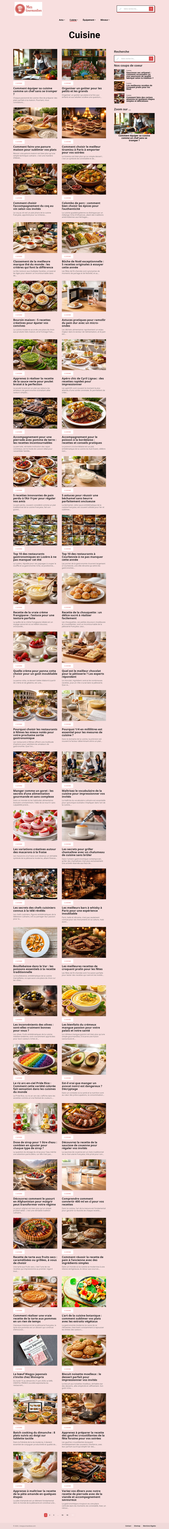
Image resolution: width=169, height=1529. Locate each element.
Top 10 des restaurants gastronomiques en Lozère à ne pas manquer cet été (34, 556)
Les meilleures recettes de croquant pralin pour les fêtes (82, 967)
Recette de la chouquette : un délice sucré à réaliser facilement (82, 615)
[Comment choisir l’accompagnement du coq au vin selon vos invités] (35, 179)
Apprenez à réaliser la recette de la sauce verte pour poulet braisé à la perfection (33, 381)
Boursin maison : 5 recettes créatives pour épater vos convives (31, 323)
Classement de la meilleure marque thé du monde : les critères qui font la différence (33, 264)
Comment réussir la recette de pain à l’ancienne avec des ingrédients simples (82, 1260)
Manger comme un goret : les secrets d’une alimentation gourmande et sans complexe (33, 793)
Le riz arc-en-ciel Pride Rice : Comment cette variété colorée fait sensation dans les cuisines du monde (34, 1087)
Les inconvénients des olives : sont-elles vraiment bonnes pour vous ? (33, 1027)
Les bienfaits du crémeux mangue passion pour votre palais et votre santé (81, 1027)
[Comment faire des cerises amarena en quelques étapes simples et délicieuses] (119, 98)
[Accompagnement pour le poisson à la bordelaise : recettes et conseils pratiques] (84, 413)
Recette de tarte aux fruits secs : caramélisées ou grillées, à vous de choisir (35, 1260)
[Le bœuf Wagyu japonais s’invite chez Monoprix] (35, 1350)
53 (67, 1515)
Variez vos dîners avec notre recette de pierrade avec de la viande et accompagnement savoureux (82, 1495)
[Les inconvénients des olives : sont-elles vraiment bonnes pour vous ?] (35, 1000)
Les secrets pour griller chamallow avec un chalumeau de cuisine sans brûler (83, 852)
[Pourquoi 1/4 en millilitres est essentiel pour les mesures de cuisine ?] (84, 705)
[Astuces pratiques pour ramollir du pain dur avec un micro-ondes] (84, 296)
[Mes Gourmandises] (28, 9)
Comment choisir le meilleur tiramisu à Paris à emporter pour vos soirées (81, 149)
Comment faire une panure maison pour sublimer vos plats (34, 148)
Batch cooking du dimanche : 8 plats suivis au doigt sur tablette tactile (34, 1435)
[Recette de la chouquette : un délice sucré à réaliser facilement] (84, 588)
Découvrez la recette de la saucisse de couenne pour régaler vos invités (79, 1145)
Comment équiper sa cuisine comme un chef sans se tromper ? (35, 91)
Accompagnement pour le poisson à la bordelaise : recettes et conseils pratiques (82, 440)
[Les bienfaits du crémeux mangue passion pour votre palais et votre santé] (84, 1000)
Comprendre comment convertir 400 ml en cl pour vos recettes (83, 1201)
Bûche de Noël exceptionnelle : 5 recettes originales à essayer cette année (83, 264)
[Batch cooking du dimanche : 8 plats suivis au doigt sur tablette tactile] (35, 1408)
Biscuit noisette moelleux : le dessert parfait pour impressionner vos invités (81, 1377)
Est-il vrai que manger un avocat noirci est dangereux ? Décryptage (82, 1086)
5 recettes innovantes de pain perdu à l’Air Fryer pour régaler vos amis (34, 498)
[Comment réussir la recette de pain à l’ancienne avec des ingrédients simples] (84, 1233)
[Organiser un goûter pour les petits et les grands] (84, 64)
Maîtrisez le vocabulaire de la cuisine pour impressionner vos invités (83, 793)
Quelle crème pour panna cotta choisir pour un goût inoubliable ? (35, 674)
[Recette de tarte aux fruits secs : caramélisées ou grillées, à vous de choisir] (35, 1233)
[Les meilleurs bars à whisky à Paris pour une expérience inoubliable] (84, 884)
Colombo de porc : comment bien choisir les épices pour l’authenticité (81, 206)
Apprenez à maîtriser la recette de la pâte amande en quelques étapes (34, 1494)
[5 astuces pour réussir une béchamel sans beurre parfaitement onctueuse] (84, 471)
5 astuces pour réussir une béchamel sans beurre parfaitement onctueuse (80, 498)
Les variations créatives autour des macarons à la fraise (34, 850)
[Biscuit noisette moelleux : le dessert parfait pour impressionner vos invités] (84, 1350)
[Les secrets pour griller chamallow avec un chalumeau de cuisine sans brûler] (84, 825)
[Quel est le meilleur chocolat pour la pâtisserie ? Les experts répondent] (84, 647)
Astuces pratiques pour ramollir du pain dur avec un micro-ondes (84, 323)
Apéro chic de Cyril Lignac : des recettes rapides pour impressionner (83, 381)
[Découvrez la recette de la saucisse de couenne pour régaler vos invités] (84, 1118)
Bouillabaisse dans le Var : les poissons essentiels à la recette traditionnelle (34, 969)
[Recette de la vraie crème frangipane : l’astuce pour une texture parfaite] (35, 588)
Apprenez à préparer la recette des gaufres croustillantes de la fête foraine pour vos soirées (83, 1435)
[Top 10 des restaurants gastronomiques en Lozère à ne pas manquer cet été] (35, 530)
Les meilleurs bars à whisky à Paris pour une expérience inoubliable (82, 910)
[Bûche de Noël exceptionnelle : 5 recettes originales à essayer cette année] (84, 237)
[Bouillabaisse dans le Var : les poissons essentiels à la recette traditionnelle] (35, 942)
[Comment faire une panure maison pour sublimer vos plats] (35, 123)
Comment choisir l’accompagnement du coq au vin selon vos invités (33, 206)
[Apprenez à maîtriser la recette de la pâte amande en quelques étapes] (35, 1467)
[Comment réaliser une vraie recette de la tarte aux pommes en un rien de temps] (35, 1291)
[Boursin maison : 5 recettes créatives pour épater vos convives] (35, 296)
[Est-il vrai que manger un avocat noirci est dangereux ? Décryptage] (84, 1059)
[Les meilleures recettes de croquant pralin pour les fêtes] (84, 942)
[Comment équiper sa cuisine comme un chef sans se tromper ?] (35, 64)
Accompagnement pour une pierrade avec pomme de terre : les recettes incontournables (34, 440)
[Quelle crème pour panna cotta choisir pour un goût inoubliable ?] (35, 647)
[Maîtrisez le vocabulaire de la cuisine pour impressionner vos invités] (84, 766)
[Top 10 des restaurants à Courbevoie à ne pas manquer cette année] (84, 530)
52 (62, 1515)
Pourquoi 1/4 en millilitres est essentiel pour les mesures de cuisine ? (82, 732)
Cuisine (19, 83)
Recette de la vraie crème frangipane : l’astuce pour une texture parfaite (33, 615)
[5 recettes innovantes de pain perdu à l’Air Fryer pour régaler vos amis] (35, 471)
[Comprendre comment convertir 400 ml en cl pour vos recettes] (84, 1174)
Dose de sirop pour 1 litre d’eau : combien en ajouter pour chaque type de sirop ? (35, 1145)
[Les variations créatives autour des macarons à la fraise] (35, 825)
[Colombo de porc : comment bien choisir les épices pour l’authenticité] (84, 179)
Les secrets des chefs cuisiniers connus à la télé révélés (34, 909)
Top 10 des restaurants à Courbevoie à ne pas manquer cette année (82, 556)
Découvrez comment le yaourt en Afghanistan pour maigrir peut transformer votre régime (34, 1201)
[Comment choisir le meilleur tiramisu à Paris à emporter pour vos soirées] (84, 123)
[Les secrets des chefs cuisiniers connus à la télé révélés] (35, 884)
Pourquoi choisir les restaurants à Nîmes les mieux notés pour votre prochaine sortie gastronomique (35, 733)
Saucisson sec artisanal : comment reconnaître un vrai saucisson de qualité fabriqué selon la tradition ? (139, 75)
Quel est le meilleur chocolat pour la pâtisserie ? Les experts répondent (83, 674)
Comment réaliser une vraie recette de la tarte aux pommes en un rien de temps (34, 1318)
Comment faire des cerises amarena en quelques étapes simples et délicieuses (140, 99)
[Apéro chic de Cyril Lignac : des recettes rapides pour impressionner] (84, 354)
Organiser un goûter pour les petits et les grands (82, 89)
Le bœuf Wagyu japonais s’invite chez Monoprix (30, 1375)
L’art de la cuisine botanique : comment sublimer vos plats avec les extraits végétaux (82, 1318)
